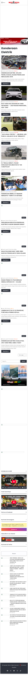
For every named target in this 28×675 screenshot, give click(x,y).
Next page (21, 355)
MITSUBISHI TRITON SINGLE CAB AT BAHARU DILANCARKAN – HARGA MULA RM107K (18, 583)
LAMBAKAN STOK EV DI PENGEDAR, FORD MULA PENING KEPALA (12, 311)
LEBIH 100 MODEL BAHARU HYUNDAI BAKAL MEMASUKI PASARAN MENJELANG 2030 (18, 622)
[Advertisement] (14, 23)
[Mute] (22, 487)
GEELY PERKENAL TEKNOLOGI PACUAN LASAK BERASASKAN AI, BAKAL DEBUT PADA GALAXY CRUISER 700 (17, 560)
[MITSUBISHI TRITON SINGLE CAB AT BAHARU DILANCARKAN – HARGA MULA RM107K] (5, 583)
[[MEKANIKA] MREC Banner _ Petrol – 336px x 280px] (14, 385)
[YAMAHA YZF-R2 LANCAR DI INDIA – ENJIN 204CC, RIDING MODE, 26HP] (5, 596)
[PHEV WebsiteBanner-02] (14, 389)
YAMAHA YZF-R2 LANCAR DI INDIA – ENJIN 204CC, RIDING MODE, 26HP (18, 595)
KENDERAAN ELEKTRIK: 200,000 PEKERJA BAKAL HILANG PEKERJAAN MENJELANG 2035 (13, 75)
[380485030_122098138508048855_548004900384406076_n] (14, 425)
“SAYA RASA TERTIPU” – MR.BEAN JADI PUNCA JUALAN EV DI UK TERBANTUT (14, 135)
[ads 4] (12, 452)
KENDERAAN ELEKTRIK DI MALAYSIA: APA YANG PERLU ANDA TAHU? (12, 342)
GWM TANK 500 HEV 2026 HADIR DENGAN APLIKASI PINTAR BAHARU (18, 589)
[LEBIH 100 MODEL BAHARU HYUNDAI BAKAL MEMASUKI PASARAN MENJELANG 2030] (5, 622)
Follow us (14, 529)
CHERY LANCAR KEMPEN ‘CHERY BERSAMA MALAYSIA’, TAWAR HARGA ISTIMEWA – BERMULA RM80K (17, 568)
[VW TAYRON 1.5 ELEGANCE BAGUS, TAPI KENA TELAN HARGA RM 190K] (5, 616)
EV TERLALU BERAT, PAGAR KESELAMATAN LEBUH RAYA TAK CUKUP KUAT (11, 165)
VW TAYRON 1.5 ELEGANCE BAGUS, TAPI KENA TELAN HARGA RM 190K (18, 615)
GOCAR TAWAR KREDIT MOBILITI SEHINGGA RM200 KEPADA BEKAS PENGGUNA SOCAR (18, 610)
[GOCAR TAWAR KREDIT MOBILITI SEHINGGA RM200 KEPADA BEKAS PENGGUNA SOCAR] (5, 610)
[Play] (3, 487)
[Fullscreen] (25, 487)
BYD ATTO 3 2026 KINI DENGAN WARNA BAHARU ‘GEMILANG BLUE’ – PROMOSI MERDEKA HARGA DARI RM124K (18, 602)
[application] (14, 481)
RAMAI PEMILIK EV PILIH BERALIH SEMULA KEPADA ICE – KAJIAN (11, 281)
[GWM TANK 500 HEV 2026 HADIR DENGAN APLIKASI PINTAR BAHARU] (5, 590)
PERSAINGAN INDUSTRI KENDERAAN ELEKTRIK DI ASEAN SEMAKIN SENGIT (12, 223)
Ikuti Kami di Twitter (6, 544)
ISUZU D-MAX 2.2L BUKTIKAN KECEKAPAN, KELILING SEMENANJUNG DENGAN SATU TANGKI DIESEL (17, 576)
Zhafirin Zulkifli (5, 71)
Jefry (3, 308)
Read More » (6, 83)
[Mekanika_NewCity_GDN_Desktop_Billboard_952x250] (14, 41)
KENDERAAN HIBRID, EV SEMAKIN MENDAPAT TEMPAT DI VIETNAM (11, 195)
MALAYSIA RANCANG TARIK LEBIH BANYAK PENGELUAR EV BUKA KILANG (13, 252)
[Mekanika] (14, 2)
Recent (14, 553)
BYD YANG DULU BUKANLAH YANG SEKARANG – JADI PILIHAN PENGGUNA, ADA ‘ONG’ (14, 105)
